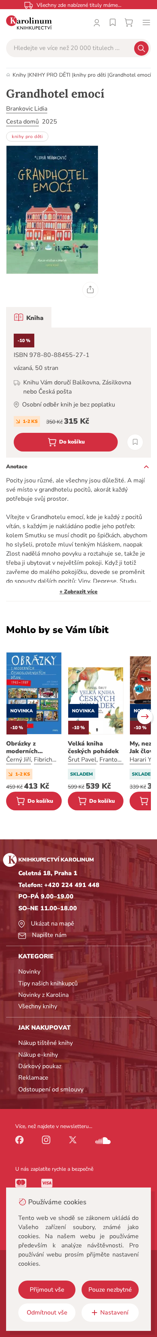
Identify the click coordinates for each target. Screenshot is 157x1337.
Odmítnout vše (47, 1312)
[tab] (28, 317)
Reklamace (33, 1077)
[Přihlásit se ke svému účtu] (96, 22)
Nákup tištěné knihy (45, 1043)
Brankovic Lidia (26, 108)
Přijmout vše (47, 1290)
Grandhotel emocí (130, 75)
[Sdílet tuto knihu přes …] (90, 290)
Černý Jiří (18, 759)
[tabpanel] (78, 393)
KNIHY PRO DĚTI (49, 75)
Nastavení (114, 1312)
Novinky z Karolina (43, 995)
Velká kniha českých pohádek (93, 747)
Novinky (29, 971)
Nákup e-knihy (38, 1055)
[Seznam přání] (113, 22)
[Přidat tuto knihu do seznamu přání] (135, 442)
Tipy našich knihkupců (48, 983)
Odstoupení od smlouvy (50, 1089)
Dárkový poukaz (39, 1066)
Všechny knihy (37, 1006)
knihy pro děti (90, 75)
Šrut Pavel (82, 759)
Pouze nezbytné (110, 1290)
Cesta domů (22, 121)
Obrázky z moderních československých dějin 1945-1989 (32, 747)
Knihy (19, 75)
